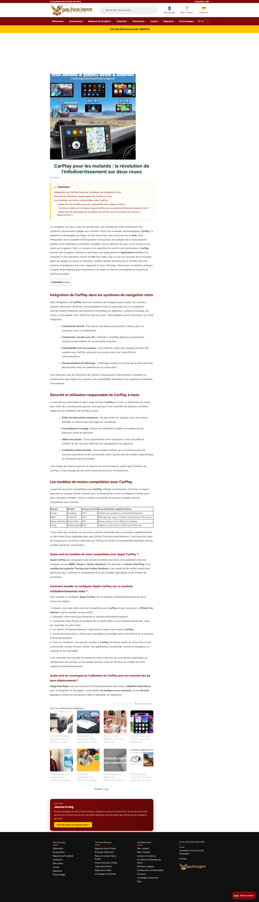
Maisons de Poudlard (63, 856)
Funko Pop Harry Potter (106, 862)
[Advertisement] (129, 53)
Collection (58, 859)
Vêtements (58, 848)
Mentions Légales (145, 866)
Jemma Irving (64, 807)
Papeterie (57, 871)
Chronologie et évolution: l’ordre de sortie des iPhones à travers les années (141, 777)
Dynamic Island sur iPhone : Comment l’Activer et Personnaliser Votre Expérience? (141, 739)
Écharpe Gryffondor (104, 852)
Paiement (204, 12)
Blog (139, 881)
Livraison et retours (146, 856)
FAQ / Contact (187, 12)
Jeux (106, 789)
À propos (141, 874)
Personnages (59, 874)
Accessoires (59, 852)
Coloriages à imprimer (105, 874)
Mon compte (169, 12)
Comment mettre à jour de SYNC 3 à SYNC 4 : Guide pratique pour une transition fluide (60, 739)
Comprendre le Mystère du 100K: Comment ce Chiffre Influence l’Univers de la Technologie (87, 739)
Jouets (56, 867)
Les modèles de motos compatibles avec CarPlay (81, 200)
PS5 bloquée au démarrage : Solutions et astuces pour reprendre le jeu (115, 777)
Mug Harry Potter (103, 870)
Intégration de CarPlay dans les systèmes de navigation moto (87, 192)
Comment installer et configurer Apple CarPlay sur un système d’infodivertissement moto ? (104, 208)
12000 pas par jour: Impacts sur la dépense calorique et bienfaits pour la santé (61, 777)
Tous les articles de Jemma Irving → (73, 825)
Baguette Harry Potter (105, 848)
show (66, 282)
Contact (183, 858)
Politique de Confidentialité (150, 870)
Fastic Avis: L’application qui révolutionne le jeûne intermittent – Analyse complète (88, 777)
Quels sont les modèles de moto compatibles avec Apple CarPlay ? (91, 204)
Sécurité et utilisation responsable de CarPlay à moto (83, 196)
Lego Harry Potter (103, 866)
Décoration (58, 863)
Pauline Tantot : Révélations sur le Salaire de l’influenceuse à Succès (113, 739)
